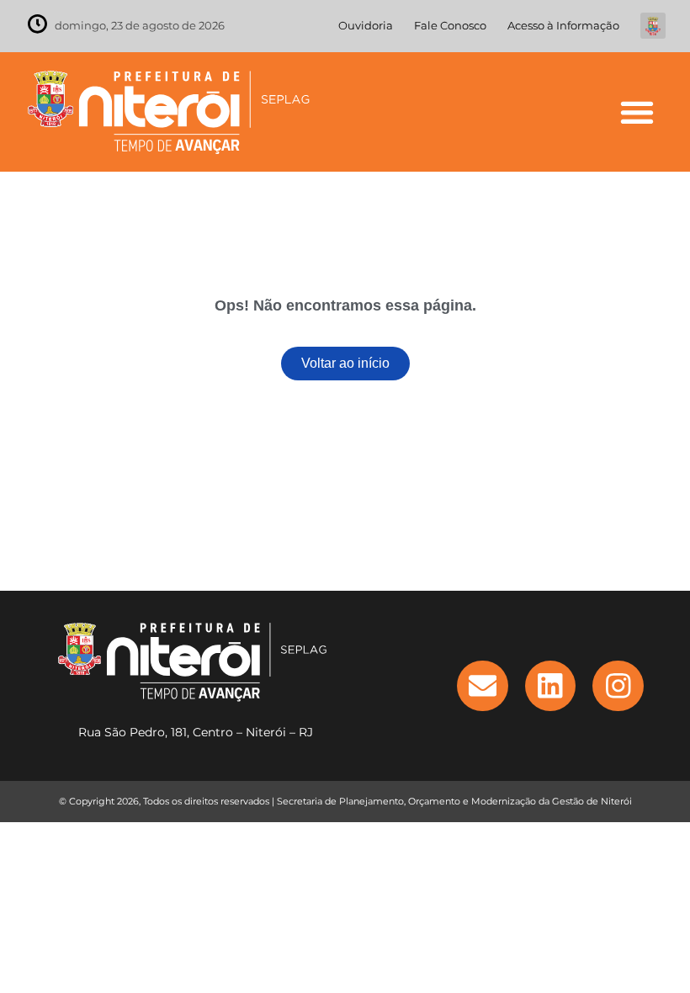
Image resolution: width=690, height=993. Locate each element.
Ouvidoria (365, 25)
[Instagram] (617, 686)
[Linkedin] (550, 686)
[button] (636, 111)
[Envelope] (482, 686)
